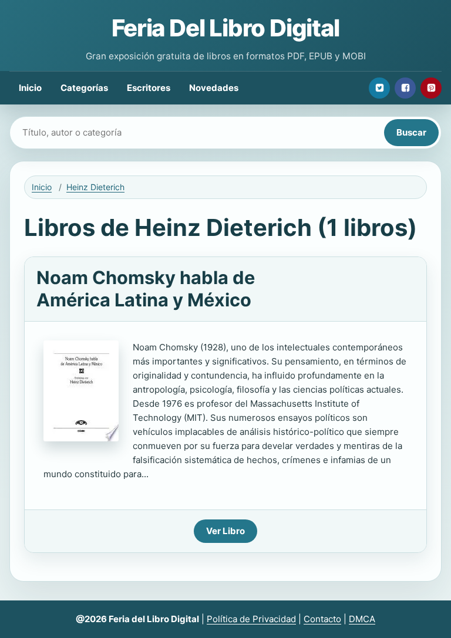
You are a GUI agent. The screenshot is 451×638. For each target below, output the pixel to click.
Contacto (322, 619)
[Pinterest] (431, 88)
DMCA (362, 619)
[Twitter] (379, 88)
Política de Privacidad (251, 619)
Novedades (213, 87)
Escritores (148, 87)
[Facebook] (405, 88)
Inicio (30, 87)
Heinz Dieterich (95, 187)
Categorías (84, 87)
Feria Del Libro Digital (225, 27)
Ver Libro (225, 530)
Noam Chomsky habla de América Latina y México (145, 288)
